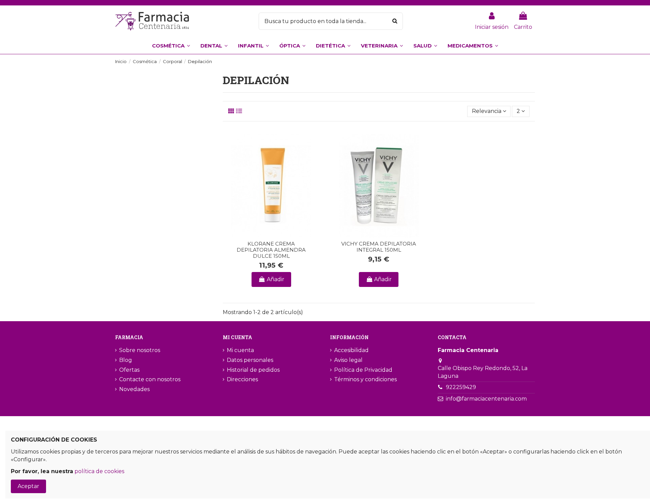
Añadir (275, 279)
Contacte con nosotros (149, 379)
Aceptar (28, 486)
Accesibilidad (351, 350)
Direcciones (242, 379)
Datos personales (250, 360)
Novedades (134, 389)
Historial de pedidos (253, 370)
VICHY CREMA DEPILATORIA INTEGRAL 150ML (378, 246)
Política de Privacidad (363, 370)
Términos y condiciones (365, 379)
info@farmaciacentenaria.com (486, 398)
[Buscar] (395, 21)
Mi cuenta (240, 350)
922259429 (461, 387)
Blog (125, 360)
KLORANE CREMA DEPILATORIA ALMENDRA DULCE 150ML (271, 249)
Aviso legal (348, 360)
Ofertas (129, 370)
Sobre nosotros (139, 350)
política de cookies (99, 471)
